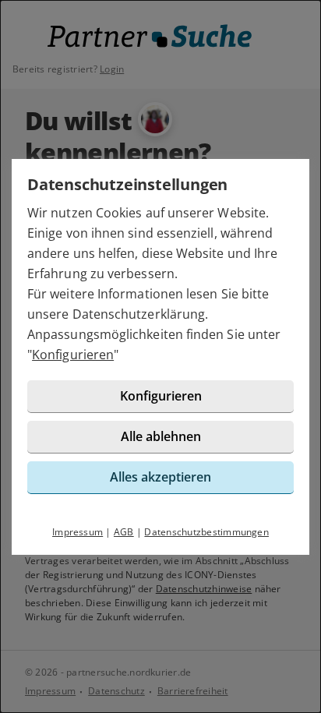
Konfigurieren (73, 354)
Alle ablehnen (161, 436)
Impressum (77, 531)
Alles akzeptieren (160, 476)
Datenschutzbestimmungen (206, 531)
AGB (124, 531)
